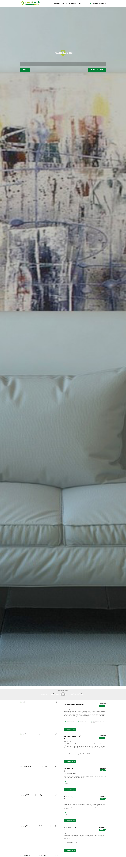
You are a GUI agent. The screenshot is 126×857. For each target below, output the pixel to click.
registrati (57, 3)
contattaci (72, 3)
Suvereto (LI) (68, 768)
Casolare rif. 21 (67, 741)
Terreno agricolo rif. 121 (70, 773)
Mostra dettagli (70, 729)
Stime (79, 3)
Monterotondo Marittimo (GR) (74, 704)
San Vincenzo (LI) (70, 828)
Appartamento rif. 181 (69, 833)
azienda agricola (68, 709)
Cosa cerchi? (25, 60)
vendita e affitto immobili (63, 690)
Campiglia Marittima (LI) (72, 736)
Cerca (25, 70)
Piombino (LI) (68, 797)
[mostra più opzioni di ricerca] (97, 70)
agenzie (64, 3)
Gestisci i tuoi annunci (99, 3)
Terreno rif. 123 (67, 802)
